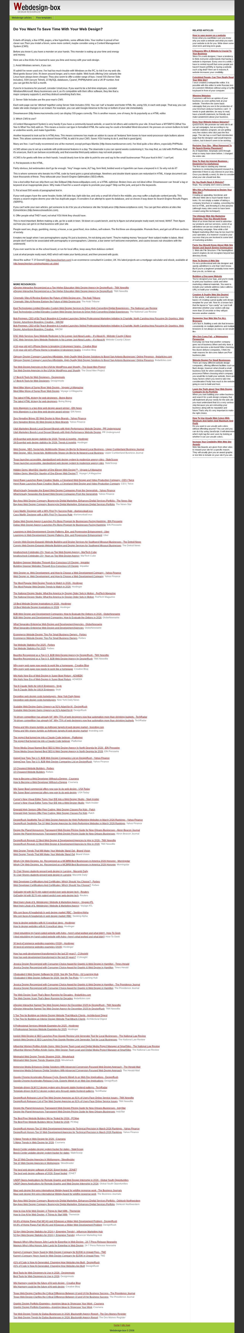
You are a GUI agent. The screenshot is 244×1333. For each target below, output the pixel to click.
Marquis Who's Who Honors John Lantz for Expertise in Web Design (48, 1245)
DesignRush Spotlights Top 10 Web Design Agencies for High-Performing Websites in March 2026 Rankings (69, 823)
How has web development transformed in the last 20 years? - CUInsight (50, 953)
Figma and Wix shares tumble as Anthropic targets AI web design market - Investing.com (58, 727)
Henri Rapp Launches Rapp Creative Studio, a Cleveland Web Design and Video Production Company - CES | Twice (73, 480)
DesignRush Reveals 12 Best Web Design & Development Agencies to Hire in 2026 (56, 844)
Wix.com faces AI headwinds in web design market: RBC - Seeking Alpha (50, 912)
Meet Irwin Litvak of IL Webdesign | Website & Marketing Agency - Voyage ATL (53, 902)
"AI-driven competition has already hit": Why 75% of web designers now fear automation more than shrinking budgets (73, 720)
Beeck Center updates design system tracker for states (41, 1153)
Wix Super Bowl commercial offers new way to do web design (45, 792)
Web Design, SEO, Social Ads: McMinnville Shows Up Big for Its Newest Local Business (58, 453)
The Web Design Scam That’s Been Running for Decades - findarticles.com (52, 995)
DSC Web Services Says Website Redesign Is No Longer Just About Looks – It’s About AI (59, 339)
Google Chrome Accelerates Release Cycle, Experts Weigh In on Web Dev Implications (58, 1080)
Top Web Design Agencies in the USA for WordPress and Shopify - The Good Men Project (59, 367)
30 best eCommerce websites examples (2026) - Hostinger (43, 943)
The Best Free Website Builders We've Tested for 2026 (41, 1122)
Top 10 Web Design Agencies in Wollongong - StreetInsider (44, 1159)
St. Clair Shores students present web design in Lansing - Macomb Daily (50, 871)
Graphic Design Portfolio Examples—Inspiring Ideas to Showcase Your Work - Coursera (58, 1303)
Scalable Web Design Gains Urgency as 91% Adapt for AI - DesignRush (50, 706)
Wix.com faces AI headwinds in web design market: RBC (42, 916)
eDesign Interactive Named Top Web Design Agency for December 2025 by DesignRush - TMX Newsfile (67, 1005)
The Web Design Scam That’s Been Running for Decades (43, 998)
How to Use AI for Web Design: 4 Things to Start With (40, 1214)
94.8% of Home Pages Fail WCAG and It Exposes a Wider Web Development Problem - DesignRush (65, 1221)
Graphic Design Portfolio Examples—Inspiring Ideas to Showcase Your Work (52, 1307)
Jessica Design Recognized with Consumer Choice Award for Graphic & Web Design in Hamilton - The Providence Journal (76, 984)
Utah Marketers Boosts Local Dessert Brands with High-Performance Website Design (57, 432)
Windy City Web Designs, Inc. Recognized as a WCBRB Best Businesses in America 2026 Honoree (64, 864)
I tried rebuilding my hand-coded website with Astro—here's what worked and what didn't (58, 936)
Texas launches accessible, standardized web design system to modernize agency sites (58, 463)
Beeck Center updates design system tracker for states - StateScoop (48, 1149)
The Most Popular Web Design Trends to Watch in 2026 (42, 586)
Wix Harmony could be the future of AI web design (39, 1286)
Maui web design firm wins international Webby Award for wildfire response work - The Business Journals (67, 1190)
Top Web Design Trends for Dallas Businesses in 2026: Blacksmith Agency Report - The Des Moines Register (69, 1314)
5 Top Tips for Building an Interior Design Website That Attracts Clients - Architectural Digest (60, 1015)
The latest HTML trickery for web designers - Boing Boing (42, 397)
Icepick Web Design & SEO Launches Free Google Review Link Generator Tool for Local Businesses (65, 1039)
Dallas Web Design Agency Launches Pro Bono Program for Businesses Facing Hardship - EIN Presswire (67, 521)
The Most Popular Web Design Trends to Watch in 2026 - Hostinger (48, 583)
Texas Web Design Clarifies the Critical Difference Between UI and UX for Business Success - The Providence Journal (74, 1293)
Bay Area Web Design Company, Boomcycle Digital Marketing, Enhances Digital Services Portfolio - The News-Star (72, 500)
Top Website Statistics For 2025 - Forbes (34, 645)
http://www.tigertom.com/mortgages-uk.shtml (36, 263)
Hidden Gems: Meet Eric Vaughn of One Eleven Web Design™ (45, 473)
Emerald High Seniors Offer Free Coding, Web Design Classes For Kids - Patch (54, 809)
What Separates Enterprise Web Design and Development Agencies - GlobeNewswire (57, 624)
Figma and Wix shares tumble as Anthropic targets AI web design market (50, 730)
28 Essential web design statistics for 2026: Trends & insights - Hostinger (50, 439)
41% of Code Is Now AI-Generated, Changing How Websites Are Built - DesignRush (56, 1262)
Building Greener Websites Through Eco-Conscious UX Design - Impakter (51, 562)
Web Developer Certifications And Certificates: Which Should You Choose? (52, 885)
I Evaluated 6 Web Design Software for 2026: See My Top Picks (46, 978)
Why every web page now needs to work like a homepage (43, 669)
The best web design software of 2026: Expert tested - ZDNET (45, 1169)
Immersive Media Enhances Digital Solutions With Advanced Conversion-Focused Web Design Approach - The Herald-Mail (76, 1067)
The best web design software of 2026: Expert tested (40, 1173)
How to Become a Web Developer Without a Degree (40, 782)
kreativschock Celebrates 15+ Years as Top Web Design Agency (46, 556)
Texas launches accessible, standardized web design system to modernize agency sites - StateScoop (65, 459)
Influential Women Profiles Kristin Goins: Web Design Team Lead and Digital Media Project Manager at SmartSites (72, 1050)
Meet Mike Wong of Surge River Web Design (36, 391)
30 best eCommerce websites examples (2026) (37, 947)
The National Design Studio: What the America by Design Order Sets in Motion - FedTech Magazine (64, 593)
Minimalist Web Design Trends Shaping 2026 (36, 1060)
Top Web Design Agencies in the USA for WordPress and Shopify (46, 370)
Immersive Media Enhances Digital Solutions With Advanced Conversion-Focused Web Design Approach (67, 1070)
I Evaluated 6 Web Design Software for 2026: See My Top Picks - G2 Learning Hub (55, 974)
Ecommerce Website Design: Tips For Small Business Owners (45, 638)
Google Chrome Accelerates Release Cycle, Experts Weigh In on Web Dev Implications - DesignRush (65, 1077)
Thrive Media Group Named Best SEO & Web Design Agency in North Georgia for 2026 (58, 751)
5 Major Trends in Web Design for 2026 (33, 1142)
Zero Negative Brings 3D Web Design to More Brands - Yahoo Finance (49, 418)
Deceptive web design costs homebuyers (34, 700)
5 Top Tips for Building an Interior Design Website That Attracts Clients (49, 1019)
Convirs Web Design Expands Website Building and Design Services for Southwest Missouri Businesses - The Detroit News (77, 542)
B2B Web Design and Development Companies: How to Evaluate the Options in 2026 (57, 617)
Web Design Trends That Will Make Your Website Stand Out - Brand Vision (51, 850)
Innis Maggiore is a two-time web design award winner (41, 411)
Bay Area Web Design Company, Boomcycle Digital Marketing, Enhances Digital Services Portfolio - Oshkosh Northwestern (76, 1200)
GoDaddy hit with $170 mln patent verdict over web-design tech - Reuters (51, 892)
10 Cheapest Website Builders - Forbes (33, 768)
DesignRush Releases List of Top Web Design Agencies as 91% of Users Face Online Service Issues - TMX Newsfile (73, 1097)
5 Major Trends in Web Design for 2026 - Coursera (39, 1139)
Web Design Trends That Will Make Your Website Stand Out (44, 854)
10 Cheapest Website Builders (29, 772)
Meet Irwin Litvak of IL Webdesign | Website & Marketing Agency (46, 905)
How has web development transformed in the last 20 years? (44, 957)
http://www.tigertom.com (58, 260)
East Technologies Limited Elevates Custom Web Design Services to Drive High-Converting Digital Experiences (71, 312)
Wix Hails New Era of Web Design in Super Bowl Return (42, 679)
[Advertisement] (156, 69)
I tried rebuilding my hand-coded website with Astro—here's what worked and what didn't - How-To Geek (66, 933)
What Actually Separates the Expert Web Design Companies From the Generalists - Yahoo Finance (64, 490)
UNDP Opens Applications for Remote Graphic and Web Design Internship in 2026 (56, 1183)
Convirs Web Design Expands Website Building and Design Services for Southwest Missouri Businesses (67, 545)
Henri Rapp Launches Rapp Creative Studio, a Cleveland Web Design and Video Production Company (66, 483)
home (117, 1325)
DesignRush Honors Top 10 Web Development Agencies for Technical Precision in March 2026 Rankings (67, 1132)
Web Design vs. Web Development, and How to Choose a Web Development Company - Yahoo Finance (67, 572)
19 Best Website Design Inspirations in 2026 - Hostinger (42, 603)
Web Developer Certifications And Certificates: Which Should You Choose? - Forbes (56, 881)
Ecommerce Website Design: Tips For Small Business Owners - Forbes (50, 634)
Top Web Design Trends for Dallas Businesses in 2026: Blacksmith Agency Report (55, 1317)
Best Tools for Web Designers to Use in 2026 (36, 1276)
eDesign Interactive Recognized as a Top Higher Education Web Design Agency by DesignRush (63, 291)
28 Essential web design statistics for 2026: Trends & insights (44, 442)
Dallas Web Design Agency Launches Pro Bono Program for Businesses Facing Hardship (59, 525)
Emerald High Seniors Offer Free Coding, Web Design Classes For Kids (50, 813)
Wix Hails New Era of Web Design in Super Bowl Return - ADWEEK (48, 675)
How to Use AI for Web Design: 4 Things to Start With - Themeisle (46, 1211)
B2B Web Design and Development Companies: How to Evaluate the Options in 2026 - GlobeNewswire (66, 614)
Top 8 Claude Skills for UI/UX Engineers (34, 689)
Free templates (44, 17)
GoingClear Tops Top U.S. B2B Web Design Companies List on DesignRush (52, 761)
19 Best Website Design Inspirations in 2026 (36, 607)
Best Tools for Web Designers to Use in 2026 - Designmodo (44, 1272)
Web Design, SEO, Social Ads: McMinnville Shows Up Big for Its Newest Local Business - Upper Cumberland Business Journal (78, 449)
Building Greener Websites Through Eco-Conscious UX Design (46, 566)
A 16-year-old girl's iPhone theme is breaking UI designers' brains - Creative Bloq (55, 346)
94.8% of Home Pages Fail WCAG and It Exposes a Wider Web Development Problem (57, 1225)
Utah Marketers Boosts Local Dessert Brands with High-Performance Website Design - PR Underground (67, 428)
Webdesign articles (22, 17)
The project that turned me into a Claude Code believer (41, 741)
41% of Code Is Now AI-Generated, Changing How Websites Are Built (49, 1266)
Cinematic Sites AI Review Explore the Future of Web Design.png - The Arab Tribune (56, 298)
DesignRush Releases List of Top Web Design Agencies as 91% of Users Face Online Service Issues (65, 1101)
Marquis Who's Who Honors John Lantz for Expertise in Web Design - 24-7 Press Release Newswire (65, 1242)
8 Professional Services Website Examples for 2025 (40, 1029)
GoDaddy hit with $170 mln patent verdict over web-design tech (46, 895)
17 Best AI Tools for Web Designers (31, 381)
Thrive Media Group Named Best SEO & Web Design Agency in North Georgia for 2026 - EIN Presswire (66, 747)
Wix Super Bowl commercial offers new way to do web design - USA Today (51, 789)
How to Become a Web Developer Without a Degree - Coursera (46, 778)
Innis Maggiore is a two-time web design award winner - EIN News (47, 408)
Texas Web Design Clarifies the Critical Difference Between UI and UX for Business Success (60, 1297)
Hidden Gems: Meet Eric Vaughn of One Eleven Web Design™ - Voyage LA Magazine (57, 470)
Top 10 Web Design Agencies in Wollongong (36, 1163)
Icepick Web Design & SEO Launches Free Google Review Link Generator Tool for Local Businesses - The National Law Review (79, 1036)
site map (125, 1325)
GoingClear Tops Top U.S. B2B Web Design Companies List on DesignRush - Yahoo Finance (61, 758)
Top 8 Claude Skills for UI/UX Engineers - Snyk (37, 686)
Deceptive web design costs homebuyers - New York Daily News (46, 696)
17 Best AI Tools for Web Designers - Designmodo (39, 377)
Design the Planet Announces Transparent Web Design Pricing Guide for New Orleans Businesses (64, 833)
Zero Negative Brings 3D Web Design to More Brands (41, 422)
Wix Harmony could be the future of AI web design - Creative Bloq (47, 1283)
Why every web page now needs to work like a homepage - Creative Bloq (51, 665)
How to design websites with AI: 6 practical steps (38, 926)
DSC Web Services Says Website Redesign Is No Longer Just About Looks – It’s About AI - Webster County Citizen (72, 336)
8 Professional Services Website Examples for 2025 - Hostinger (46, 1025)
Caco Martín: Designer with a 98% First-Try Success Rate (42, 514)
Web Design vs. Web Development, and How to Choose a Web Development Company (58, 576)
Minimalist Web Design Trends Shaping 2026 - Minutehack (43, 1056)
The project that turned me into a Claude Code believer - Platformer (48, 737)
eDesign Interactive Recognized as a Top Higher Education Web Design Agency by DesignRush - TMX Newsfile (71, 287)
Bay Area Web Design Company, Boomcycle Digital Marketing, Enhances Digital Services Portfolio (64, 504)
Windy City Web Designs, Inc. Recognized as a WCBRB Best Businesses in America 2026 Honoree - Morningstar (71, 861)
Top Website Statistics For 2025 (29, 648)
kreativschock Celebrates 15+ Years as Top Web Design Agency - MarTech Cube (55, 552)
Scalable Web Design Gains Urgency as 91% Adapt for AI (42, 710)
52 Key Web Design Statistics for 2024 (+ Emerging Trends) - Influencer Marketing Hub (58, 1231)
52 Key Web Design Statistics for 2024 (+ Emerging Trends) (44, 1235)
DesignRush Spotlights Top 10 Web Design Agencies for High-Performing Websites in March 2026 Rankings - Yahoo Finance (78, 820)
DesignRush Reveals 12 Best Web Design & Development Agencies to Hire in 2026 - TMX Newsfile (64, 840)
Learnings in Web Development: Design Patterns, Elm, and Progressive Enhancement (57, 535)
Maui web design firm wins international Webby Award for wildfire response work (54, 1194)
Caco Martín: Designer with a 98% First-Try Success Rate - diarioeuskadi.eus (53, 511)
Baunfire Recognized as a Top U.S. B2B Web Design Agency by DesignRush (53, 658)
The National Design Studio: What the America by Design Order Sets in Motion (53, 597)
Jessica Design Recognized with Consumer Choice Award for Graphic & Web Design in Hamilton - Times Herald (71, 964)
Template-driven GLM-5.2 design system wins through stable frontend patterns (53, 1091)
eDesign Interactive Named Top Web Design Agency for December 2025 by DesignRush (59, 1008)
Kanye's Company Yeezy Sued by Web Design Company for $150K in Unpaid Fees (56, 1255)
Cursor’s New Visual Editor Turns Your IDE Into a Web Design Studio (48, 803)
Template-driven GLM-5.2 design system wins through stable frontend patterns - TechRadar (60, 1087)
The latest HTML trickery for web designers (35, 401)
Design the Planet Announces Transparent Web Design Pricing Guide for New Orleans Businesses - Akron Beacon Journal (76, 830)
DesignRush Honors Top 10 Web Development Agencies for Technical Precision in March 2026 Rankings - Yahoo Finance (76, 1128)
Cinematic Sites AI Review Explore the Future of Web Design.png (46, 301)
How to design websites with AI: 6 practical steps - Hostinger (44, 922)
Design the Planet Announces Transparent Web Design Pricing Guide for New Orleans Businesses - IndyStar (69, 1108)
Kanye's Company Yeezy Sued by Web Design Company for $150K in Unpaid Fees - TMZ (59, 1252)
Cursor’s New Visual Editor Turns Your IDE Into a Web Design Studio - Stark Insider (56, 799)
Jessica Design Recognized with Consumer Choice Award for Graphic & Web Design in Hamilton (63, 967)
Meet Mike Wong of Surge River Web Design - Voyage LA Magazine (48, 387)
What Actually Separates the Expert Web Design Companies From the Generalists (55, 494)
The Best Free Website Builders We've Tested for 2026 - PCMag (46, 1118)
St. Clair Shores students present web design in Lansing (42, 875)
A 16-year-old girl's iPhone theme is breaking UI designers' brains (47, 350)
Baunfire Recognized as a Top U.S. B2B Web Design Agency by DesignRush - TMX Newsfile (61, 655)
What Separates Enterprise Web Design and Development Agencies (48, 628)
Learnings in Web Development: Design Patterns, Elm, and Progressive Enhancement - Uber (61, 531)
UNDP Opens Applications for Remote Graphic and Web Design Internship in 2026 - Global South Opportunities (70, 1180)
